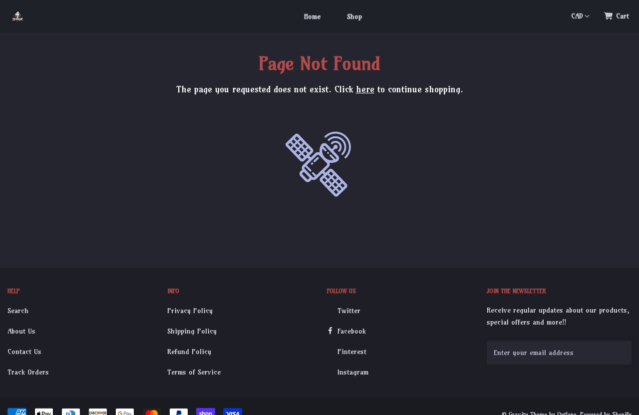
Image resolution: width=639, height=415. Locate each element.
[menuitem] (312, 16)
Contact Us (24, 351)
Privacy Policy (190, 310)
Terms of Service (194, 372)
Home (312, 16)
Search (17, 310)
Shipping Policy (192, 331)
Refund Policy (189, 351)
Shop (354, 16)
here (365, 89)
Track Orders (28, 372)
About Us (21, 331)
